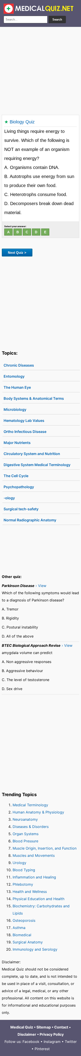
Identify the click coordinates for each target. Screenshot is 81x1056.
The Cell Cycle (16, 476)
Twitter (71, 1041)
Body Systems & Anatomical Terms (34, 398)
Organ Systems (25, 834)
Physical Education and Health (38, 899)
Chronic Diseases (19, 365)
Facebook (30, 1041)
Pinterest (42, 1049)
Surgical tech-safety (21, 509)
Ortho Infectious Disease (25, 431)
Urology (19, 862)
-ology (9, 498)
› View (41, 585)
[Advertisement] (40, 70)
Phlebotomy (23, 884)
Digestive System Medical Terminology (37, 464)
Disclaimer (27, 1034)
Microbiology (15, 409)
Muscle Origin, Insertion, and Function (44, 848)
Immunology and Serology (35, 949)
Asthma (19, 927)
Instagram (52, 1041)
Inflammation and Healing (34, 877)
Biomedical (22, 935)
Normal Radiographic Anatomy (30, 520)
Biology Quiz (22, 121)
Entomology (14, 376)
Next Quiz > (17, 252)
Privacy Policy (52, 1034)
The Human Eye (17, 387)
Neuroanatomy (25, 819)
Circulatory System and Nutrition (32, 453)
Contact (61, 1027)
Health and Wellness (30, 891)
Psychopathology (19, 487)
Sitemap (43, 1027)
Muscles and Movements (34, 855)
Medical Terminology (30, 805)
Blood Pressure (25, 841)
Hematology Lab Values (24, 420)
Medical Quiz (21, 1027)
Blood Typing (24, 870)
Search (57, 19)
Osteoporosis (24, 920)
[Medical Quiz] (39, 9)
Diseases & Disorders (31, 826)
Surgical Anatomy (28, 942)
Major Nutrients (17, 442)
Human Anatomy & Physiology (38, 812)
